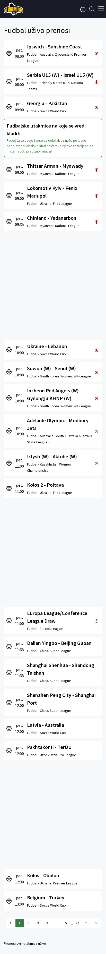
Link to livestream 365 (14, 9)
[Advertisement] (53, 284)
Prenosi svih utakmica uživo (25, 943)
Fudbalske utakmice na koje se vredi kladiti (46, 129)
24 (77, 923)
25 (87, 923)
